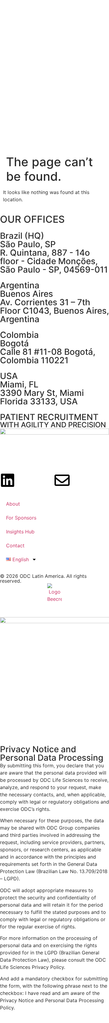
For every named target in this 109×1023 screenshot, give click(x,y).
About (13, 504)
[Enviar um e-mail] (62, 480)
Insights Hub (20, 532)
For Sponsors (21, 518)
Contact (15, 545)
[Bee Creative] (54, 593)
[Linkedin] (7, 480)
